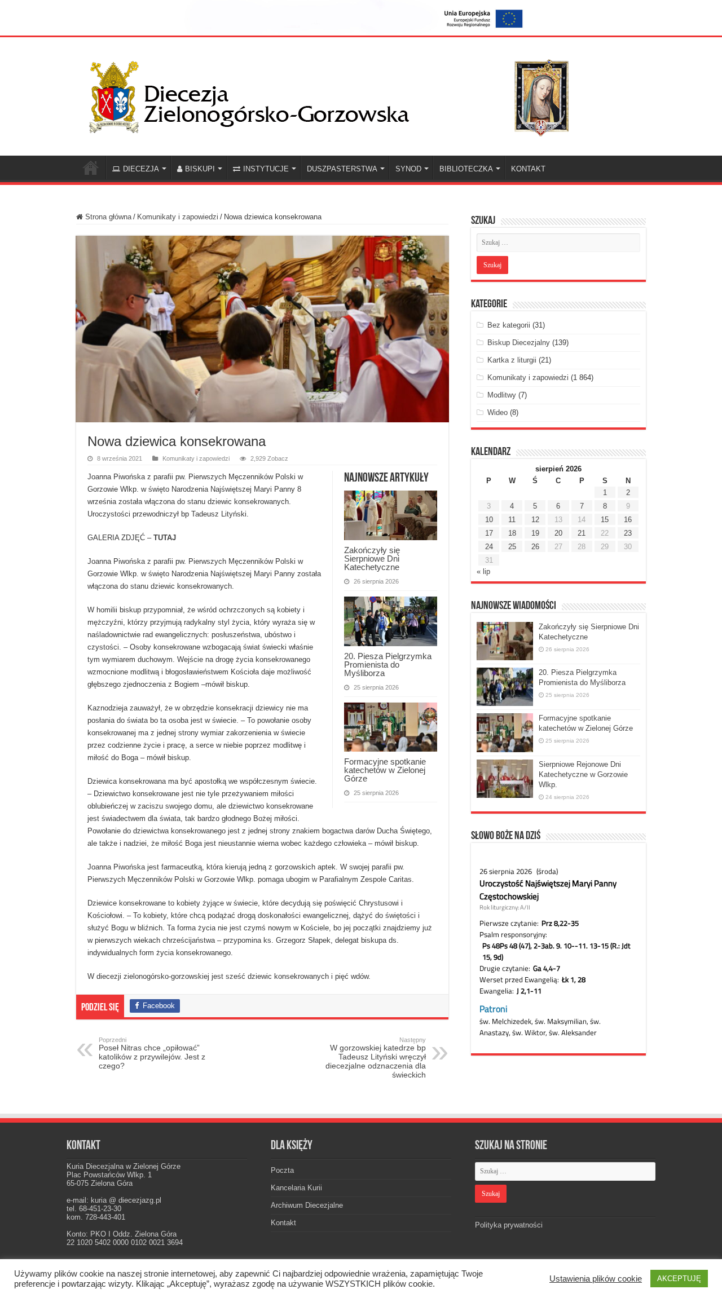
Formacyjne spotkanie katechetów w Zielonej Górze (385, 770)
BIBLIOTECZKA (466, 169)
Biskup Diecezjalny (518, 342)
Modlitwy (501, 395)
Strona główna (107, 217)
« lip (483, 571)
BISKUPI (200, 169)
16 (628, 519)
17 (489, 533)
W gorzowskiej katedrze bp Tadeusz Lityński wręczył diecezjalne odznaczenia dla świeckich (375, 1057)
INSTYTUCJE (266, 169)
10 (489, 519)
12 (535, 519)
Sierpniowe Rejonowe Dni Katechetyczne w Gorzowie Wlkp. (583, 774)
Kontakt (283, 1222)
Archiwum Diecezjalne (307, 1205)
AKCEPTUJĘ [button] (679, 1278)
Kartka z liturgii (511, 360)
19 (535, 533)
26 (535, 546)
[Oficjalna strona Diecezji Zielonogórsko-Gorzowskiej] (338, 94)
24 (489, 546)
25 (512, 546)
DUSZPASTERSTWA (342, 169)
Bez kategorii (508, 325)
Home (90, 167)
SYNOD (408, 169)
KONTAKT (528, 169)
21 (581, 533)
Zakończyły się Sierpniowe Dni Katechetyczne (372, 558)
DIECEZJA (141, 169)
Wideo (497, 412)
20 (558, 533)
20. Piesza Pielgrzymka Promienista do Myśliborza (388, 664)
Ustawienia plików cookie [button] (595, 1278)
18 (512, 533)
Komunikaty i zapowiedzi (177, 217)
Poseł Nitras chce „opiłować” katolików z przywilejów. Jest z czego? (152, 1053)
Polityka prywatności (509, 1225)
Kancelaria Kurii (296, 1188)
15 (605, 519)
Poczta (282, 1170)
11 (512, 519)
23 (628, 533)
